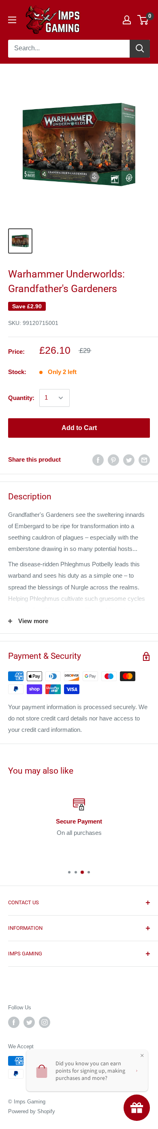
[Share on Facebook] (98, 460)
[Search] (140, 49)
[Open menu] (12, 20)
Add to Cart (79, 427)
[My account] (127, 19)
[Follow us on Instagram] (44, 1022)
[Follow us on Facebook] (13, 1022)
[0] (143, 20)
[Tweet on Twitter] (129, 460)
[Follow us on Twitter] (29, 1022)
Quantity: (21, 397)
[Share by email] (144, 460)
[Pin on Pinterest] (113, 460)
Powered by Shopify (31, 1111)
